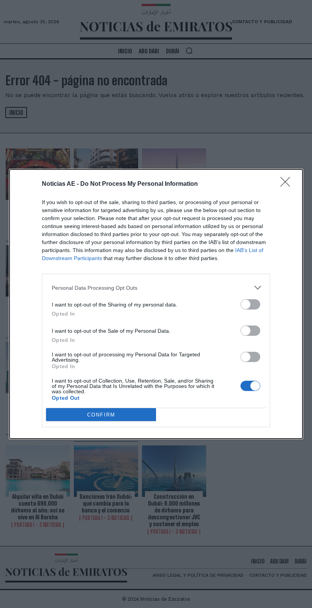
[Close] (287, 184)
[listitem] (156, 288)
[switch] (250, 304)
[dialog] (156, 304)
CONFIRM (101, 415)
